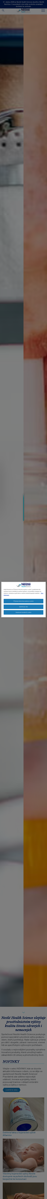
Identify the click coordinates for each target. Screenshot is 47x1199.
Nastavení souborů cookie (23, 612)
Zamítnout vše (23, 606)
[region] (23, 599)
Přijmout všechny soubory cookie (23, 601)
